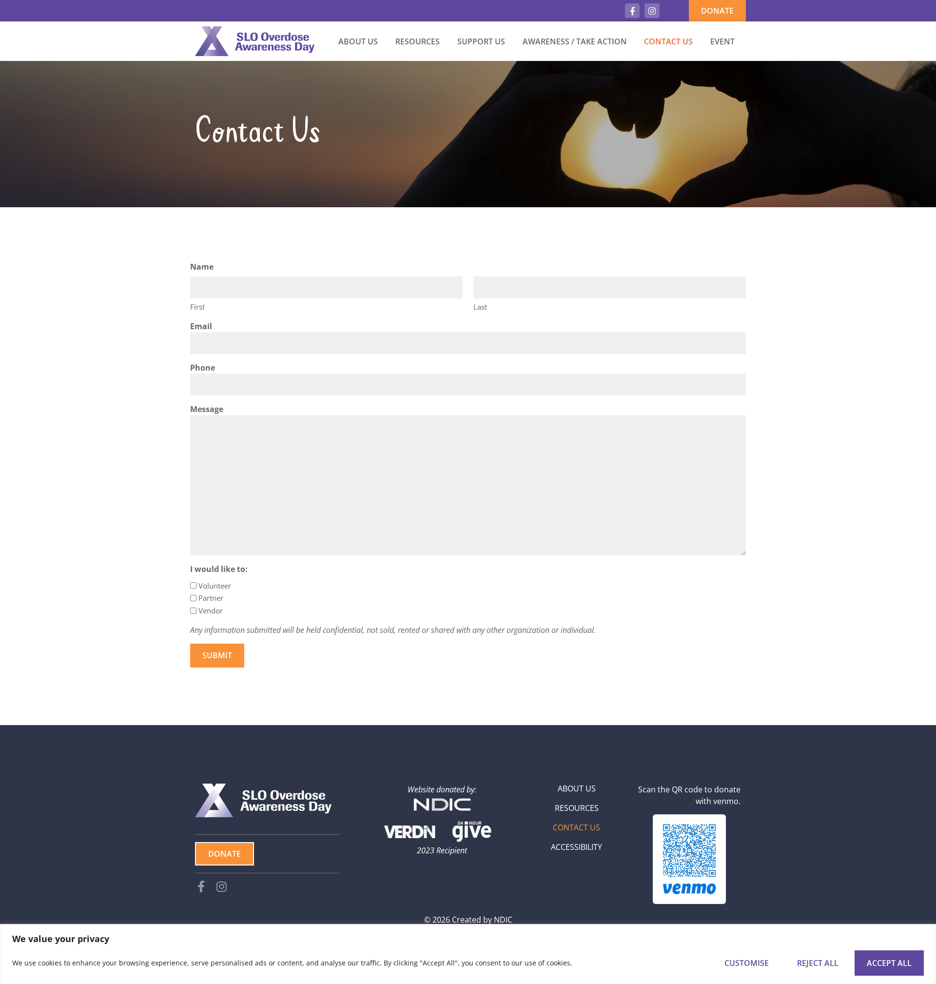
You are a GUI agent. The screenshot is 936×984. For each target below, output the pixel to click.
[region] (468, 954)
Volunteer (214, 585)
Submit (217, 655)
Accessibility (576, 847)
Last (480, 307)
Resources (417, 41)
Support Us (481, 41)
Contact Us (668, 41)
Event (722, 41)
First (197, 307)
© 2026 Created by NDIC (468, 919)
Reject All (817, 963)
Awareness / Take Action (575, 41)
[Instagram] (652, 11)
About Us (358, 41)
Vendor (210, 610)
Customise (746, 963)
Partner (210, 598)
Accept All (889, 963)
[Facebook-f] (632, 11)
